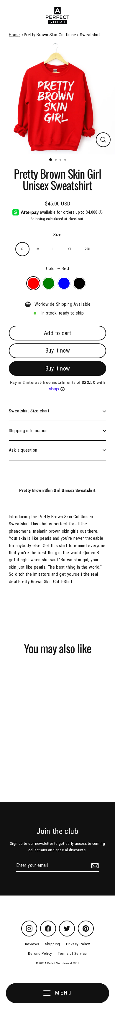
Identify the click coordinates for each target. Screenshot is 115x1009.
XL (70, 248)
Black (79, 283)
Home (14, 34)
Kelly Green (48, 283)
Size (57, 234)
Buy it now (57, 350)
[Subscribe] (94, 865)
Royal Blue (64, 283)
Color (57, 268)
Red (33, 283)
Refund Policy (40, 953)
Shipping (38, 219)
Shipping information (28, 430)
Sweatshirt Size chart (29, 411)
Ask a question (23, 450)
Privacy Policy (78, 943)
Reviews (32, 943)
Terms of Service (72, 953)
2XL (88, 248)
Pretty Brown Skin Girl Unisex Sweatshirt (62, 34)
